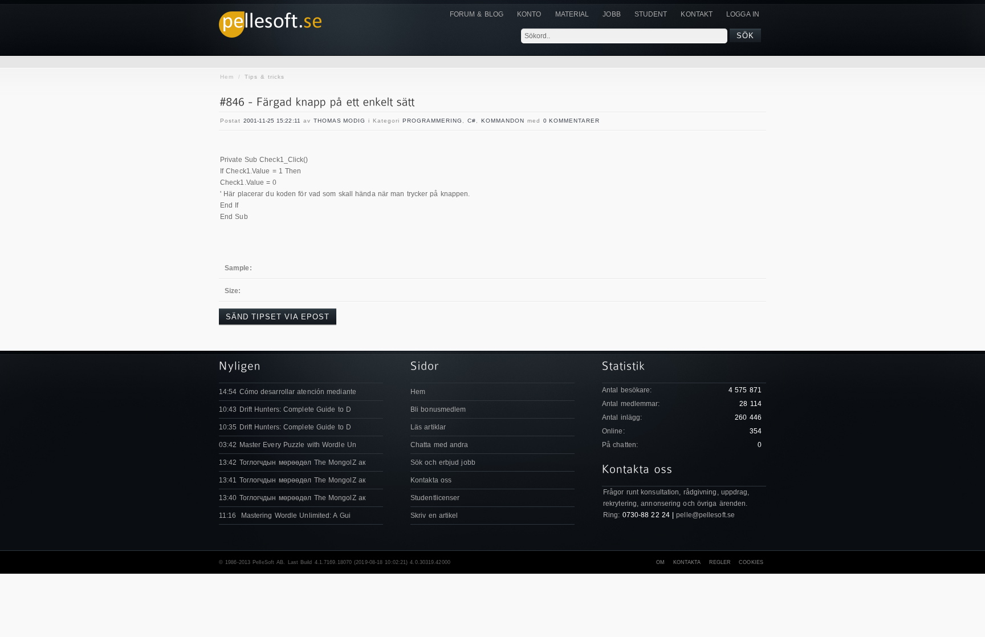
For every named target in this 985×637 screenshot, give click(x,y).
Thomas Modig (339, 120)
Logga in (742, 14)
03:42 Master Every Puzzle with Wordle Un (287, 445)
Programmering (432, 120)
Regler (720, 562)
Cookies (751, 562)
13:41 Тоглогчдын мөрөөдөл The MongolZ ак (292, 480)
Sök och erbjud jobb (442, 462)
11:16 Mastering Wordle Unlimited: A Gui (285, 516)
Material (572, 14)
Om (660, 562)
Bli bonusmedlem (438, 409)
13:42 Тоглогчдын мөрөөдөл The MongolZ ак (292, 462)
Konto (529, 14)
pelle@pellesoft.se (705, 515)
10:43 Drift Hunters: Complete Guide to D (285, 409)
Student (650, 14)
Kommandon (502, 120)
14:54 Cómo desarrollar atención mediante (287, 392)
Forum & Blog (476, 14)
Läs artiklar (428, 427)
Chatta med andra (439, 445)
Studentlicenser (435, 498)
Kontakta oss (430, 480)
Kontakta (687, 562)
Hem (227, 77)
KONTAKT (697, 14)
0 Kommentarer (571, 120)
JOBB (611, 14)
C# (471, 120)
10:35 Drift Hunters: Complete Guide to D (285, 427)
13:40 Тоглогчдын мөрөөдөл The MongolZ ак (292, 498)
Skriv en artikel (434, 516)
